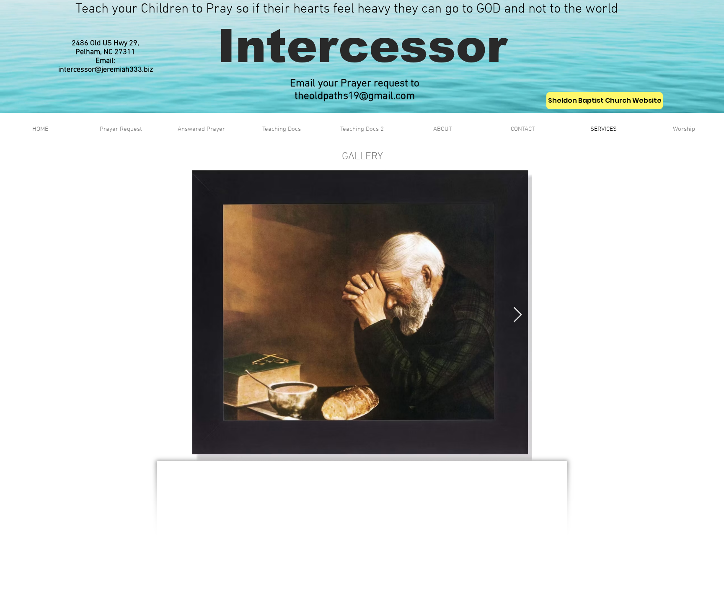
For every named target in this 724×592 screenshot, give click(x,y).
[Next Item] (517, 315)
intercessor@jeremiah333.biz (105, 69)
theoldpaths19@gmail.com (355, 96)
